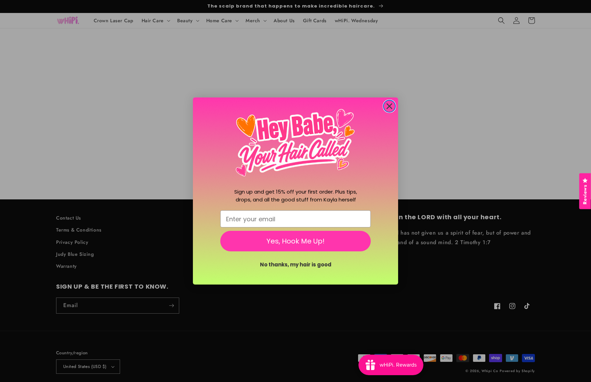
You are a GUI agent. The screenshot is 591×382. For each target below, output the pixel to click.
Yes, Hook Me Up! (295, 241)
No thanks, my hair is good (295, 264)
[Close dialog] (389, 106)
